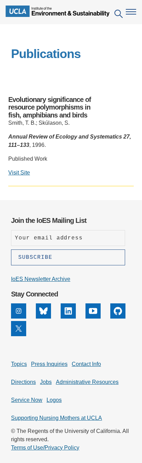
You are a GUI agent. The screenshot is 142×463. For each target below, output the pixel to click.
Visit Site (19, 173)
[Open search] (118, 15)
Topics (19, 364)
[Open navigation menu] (131, 12)
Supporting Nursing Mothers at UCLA (56, 418)
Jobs (46, 382)
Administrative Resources (87, 382)
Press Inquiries (49, 364)
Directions (23, 382)
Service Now (26, 400)
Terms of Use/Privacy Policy (45, 448)
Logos (54, 400)
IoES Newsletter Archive (40, 279)
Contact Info (86, 364)
